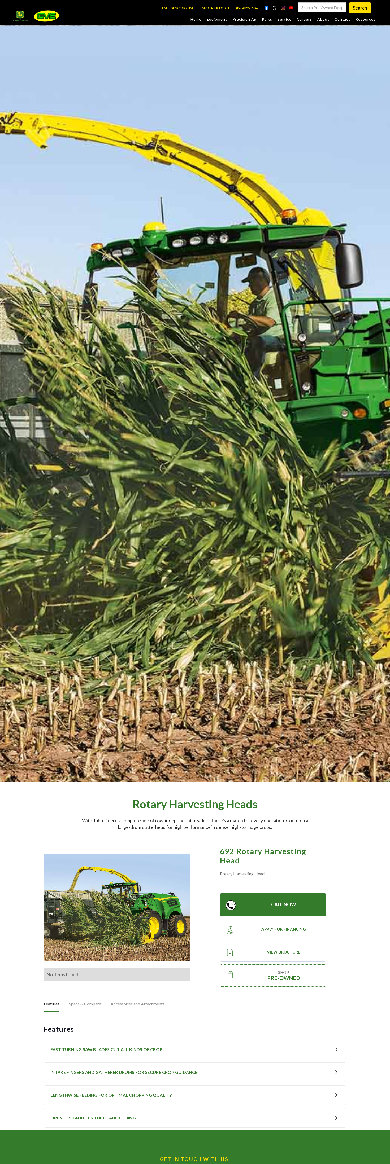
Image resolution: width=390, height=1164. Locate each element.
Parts (267, 19)
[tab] (51, 1004)
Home (195, 19)
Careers (304, 19)
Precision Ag (244, 19)
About (323, 19)
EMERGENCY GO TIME (178, 8)
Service (285, 19)
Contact (342, 19)
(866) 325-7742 (247, 8)
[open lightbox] (117, 907)
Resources (366, 19)
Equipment (217, 19)
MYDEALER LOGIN (215, 8)
